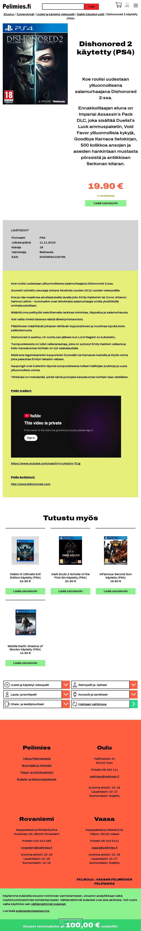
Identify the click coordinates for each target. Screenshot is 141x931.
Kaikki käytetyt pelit (90, 14)
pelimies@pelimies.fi (104, 776)
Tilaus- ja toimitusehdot (36, 772)
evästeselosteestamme (32, 911)
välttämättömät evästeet (48, 904)
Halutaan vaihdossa (92, 704)
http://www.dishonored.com (30, 484)
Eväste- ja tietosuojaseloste (36, 779)
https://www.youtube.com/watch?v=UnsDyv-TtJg (45, 463)
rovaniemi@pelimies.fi (36, 847)
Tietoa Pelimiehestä (37, 758)
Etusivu (9, 14)
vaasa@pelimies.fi (104, 847)
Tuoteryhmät (25, 14)
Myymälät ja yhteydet (37, 765)
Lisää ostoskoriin (106, 203)
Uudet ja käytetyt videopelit (55, 14)
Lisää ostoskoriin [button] (25, 591)
